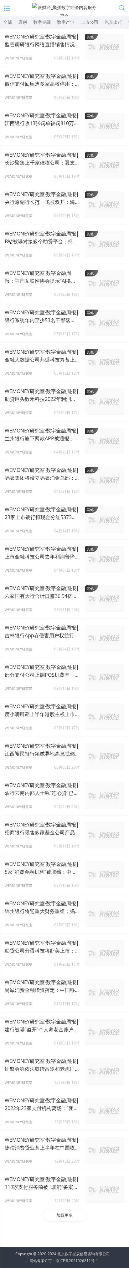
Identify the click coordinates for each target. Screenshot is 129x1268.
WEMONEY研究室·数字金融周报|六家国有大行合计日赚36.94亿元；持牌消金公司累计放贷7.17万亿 (42, 592)
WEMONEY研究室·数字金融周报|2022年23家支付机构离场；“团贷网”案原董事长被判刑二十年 (42, 1104)
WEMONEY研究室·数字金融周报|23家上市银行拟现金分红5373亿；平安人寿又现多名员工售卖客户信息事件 (42, 513)
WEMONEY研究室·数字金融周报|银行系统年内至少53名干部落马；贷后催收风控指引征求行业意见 (42, 316)
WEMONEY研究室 (18, 58)
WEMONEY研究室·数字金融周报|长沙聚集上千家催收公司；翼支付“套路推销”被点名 (42, 159)
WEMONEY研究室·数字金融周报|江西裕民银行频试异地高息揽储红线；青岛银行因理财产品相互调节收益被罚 (42, 750)
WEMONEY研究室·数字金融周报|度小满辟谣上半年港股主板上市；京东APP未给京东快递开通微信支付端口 (42, 710)
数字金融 (42, 22)
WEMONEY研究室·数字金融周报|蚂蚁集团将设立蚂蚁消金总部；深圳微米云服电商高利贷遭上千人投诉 (42, 474)
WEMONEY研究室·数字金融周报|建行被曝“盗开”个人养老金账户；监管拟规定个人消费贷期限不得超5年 (42, 1025)
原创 (22, 22)
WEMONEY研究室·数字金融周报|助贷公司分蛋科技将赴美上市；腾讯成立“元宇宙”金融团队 (42, 947)
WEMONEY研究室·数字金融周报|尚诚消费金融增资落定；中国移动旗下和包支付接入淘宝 (42, 986)
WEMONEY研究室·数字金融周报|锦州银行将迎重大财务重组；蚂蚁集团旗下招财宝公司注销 (42, 907)
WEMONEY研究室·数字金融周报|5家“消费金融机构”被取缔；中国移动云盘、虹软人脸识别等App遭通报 (42, 868)
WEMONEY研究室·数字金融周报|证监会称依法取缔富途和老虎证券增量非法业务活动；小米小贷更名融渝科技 (42, 1065)
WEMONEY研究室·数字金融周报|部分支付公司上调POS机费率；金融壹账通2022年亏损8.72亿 (42, 671)
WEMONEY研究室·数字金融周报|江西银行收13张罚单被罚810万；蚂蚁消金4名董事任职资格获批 (42, 119)
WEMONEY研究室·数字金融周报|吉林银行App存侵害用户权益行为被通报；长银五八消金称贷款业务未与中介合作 (42, 631)
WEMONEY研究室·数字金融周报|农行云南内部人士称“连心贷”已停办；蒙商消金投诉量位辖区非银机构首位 (42, 789)
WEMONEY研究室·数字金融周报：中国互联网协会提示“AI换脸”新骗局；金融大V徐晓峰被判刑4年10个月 (41, 277)
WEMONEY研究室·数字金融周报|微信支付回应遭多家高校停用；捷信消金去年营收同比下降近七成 (42, 80)
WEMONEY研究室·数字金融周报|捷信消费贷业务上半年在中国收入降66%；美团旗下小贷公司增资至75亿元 (42, 1144)
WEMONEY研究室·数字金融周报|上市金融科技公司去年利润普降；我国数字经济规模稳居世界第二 (42, 553)
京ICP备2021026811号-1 (77, 1260)
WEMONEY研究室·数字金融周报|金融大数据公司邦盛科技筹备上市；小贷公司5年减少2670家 (42, 356)
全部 (7, 22)
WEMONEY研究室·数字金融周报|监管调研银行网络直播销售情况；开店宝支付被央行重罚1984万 (42, 40)
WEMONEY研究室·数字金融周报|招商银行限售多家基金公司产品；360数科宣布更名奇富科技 (42, 828)
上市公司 (89, 22)
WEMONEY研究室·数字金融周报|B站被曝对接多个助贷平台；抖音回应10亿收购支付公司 (42, 237)
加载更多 (64, 1215)
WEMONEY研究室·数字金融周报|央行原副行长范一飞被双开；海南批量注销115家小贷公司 (42, 198)
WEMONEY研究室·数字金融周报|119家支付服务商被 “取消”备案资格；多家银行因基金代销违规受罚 (42, 1183)
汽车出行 (113, 22)
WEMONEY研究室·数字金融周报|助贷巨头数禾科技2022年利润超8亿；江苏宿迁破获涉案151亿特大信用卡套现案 (42, 395)
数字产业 (66, 22)
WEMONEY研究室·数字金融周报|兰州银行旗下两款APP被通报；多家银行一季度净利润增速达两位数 (42, 434)
